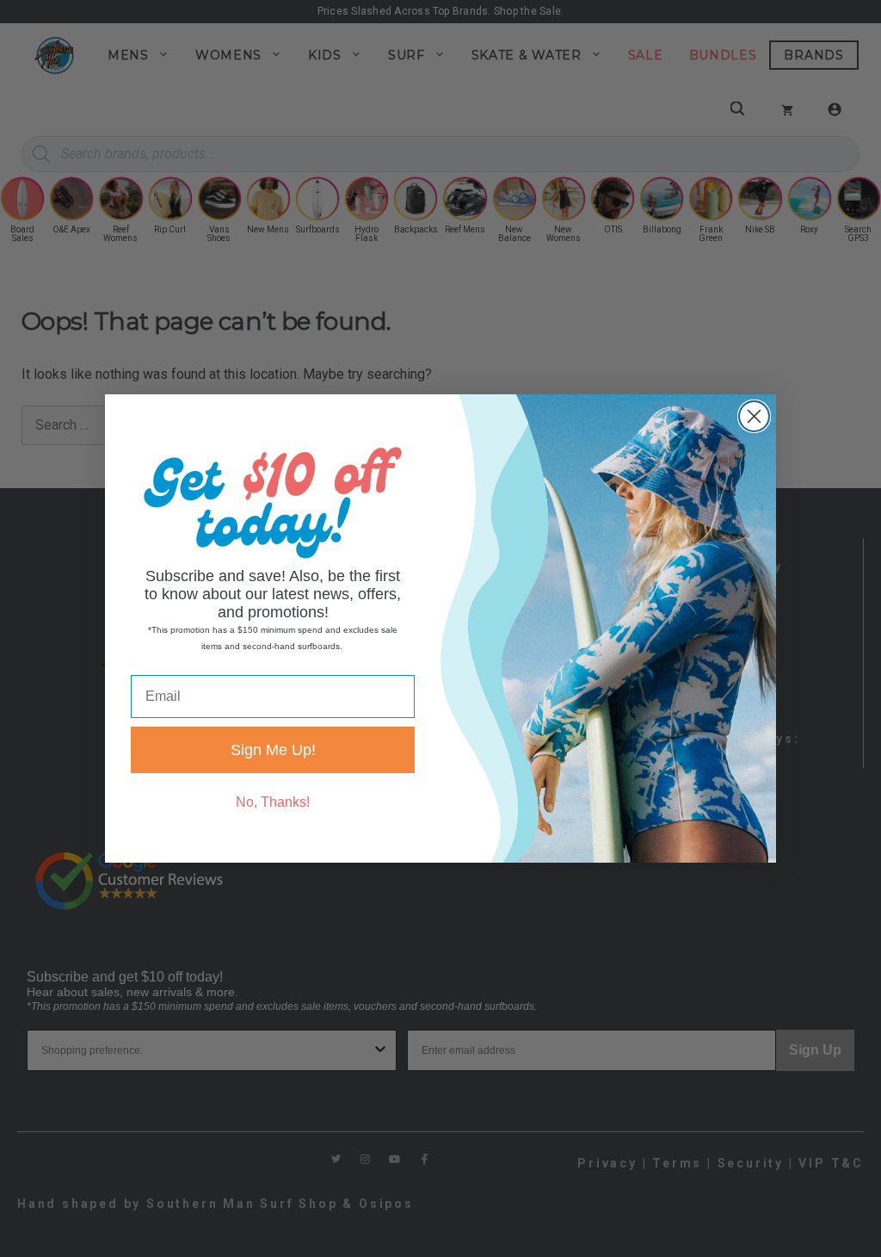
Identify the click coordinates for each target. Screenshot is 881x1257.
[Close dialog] (754, 416)
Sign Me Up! (273, 750)
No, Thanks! (273, 802)
